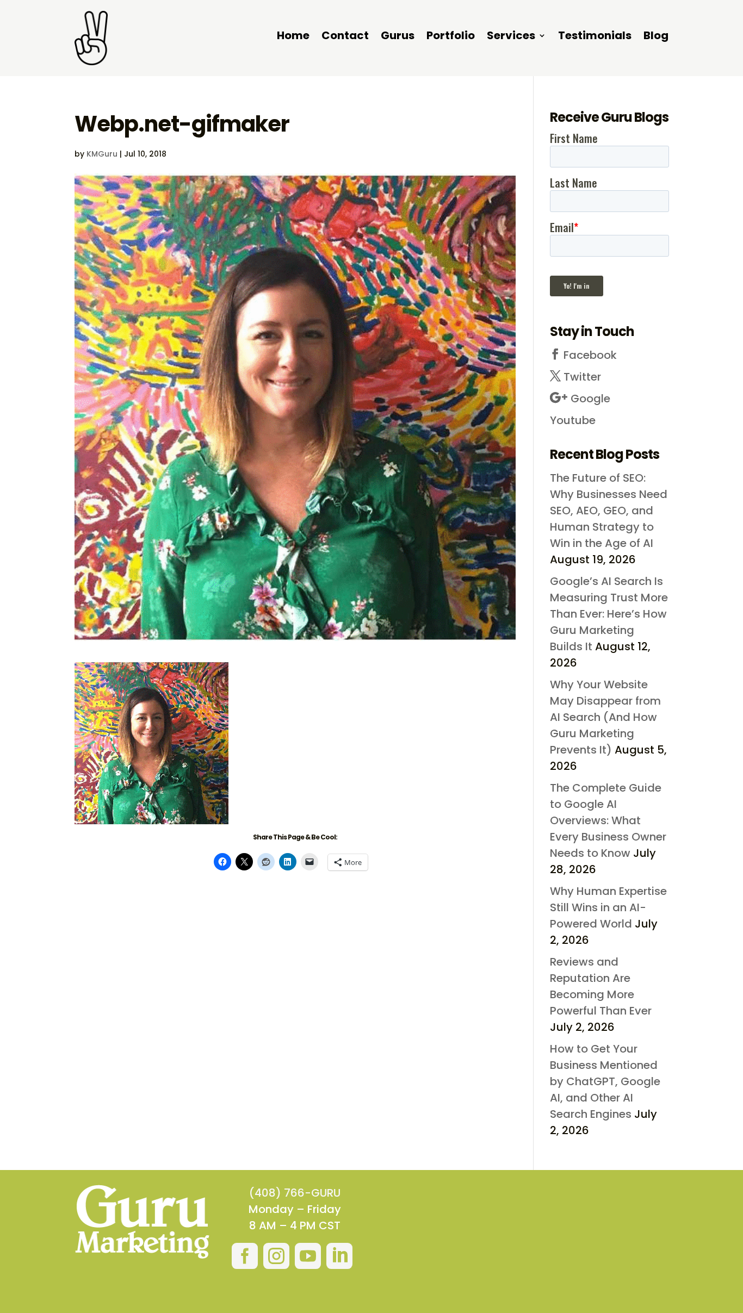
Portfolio (450, 37)
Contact (345, 37)
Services (511, 37)
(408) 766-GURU (294, 1192)
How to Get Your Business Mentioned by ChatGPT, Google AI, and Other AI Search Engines (605, 1081)
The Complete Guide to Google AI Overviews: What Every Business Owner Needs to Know (608, 820)
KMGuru (101, 153)
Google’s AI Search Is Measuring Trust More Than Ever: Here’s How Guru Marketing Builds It (609, 614)
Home (293, 37)
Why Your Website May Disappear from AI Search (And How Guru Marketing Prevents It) (605, 717)
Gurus (397, 37)
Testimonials (594, 37)
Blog (655, 37)
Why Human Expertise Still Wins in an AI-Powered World (608, 907)
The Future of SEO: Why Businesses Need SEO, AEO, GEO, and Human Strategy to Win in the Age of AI (608, 510)
